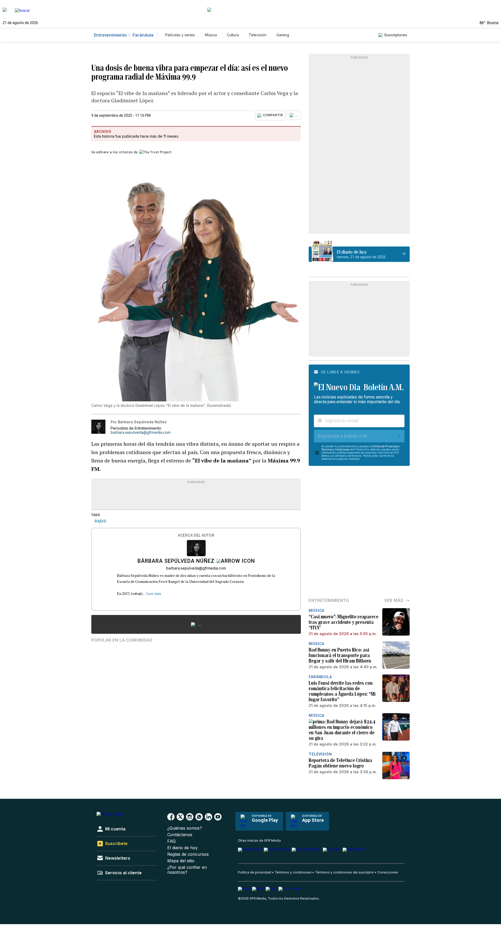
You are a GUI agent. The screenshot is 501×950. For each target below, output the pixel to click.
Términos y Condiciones (335, 449)
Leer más (153, 593)
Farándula (143, 35)
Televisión (257, 35)
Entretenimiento (110, 35)
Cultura (233, 35)
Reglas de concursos (188, 854)
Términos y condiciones (293, 872)
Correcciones (387, 872)
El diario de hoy (182, 847)
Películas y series (180, 35)
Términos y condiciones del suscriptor (344, 872)
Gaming (282, 35)
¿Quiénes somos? (184, 828)
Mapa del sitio (180, 860)
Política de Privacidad (385, 446)
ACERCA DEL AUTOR (196, 535)
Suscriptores (395, 35)
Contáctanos (179, 834)
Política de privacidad (254, 872)
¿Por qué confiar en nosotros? (187, 870)
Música (211, 35)
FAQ (171, 841)
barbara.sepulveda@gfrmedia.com (140, 432)
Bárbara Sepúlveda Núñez (176, 561)
